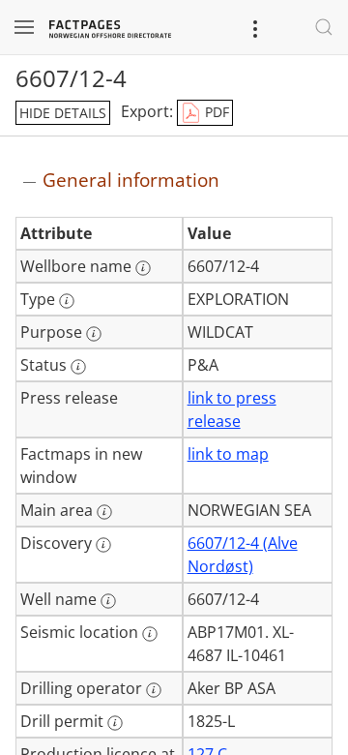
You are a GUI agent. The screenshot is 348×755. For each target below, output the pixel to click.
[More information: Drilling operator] (153, 690)
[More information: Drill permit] (115, 723)
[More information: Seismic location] (150, 634)
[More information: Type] (66, 301)
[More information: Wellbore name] (143, 268)
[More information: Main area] (104, 512)
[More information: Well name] (108, 601)
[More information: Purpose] (94, 334)
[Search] (324, 27)
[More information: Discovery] (103, 545)
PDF (215, 112)
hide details (62, 113)
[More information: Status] (78, 367)
